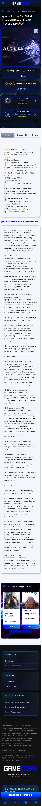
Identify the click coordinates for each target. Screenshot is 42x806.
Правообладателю (12, 712)
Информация (10, 661)
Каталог (9, 11)
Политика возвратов (13, 666)
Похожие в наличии (20, 794)
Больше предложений (21, 632)
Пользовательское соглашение (17, 702)
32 (30, 626)
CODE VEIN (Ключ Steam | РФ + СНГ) (10, 615)
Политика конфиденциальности (17, 707)
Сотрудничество (11, 681)
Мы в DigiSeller (10, 686)
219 (11, 626)
